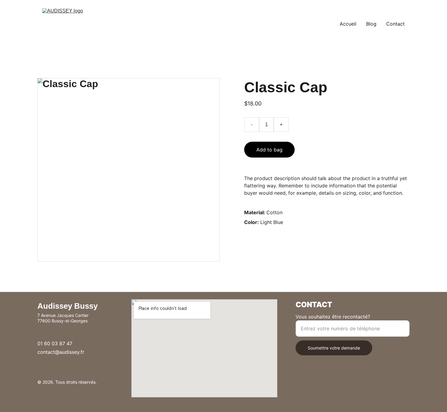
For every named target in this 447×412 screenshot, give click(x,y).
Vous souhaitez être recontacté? (333, 317)
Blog (371, 24)
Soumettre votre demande (334, 347)
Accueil (348, 24)
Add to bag (269, 150)
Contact (395, 24)
